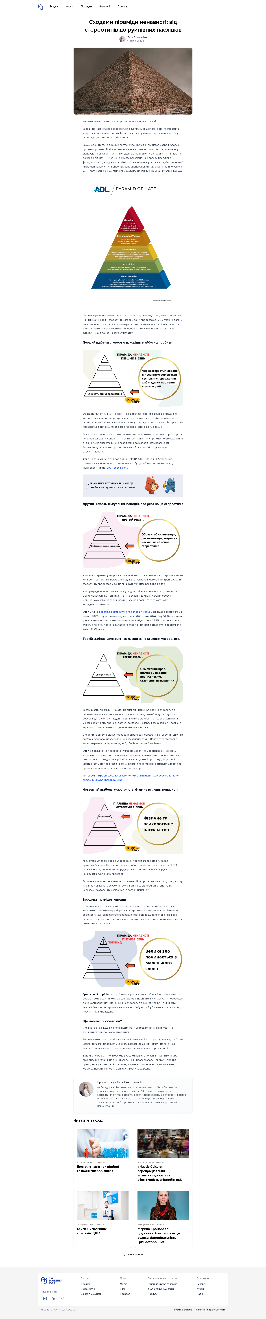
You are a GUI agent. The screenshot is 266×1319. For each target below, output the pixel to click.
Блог (122, 1289)
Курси (69, 6)
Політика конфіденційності (210, 1310)
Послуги (86, 6)
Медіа (54, 6)
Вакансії (104, 6)
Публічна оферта (183, 1310)
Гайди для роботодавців (162, 1284)
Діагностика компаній (161, 1289)
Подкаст (125, 1294)
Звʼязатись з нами (91, 1294)
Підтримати (88, 1289)
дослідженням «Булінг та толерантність (124, 612)
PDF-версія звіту (118, 468)
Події (200, 1294)
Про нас (123, 6)
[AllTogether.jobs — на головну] (51, 1280)
